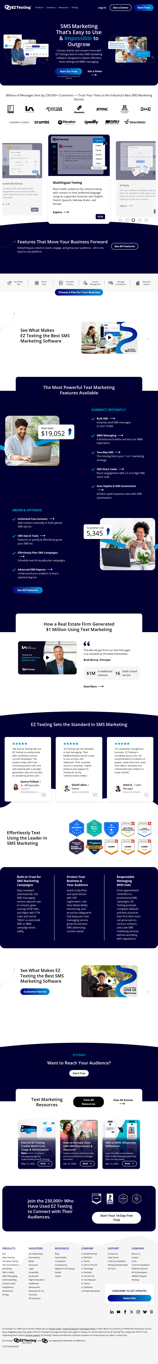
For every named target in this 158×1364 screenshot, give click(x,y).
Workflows (7, 1268)
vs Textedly (86, 1272)
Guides (58, 1272)
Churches (33, 1294)
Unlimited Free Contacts (33, 519)
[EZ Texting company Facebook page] (125, 1312)
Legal (31, 1268)
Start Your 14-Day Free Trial (116, 1218)
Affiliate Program (139, 1276)
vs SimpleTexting (89, 1253)
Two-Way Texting (10, 1261)
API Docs (112, 1268)
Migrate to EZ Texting (64, 1268)
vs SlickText (86, 1257)
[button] (143, 7)
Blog (57, 1253)
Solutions (50, 7)
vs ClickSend (87, 1287)
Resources (63, 7)
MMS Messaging (106, 435)
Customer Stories (35, 991)
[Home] (18, 8)
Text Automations (10, 1264)
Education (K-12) (36, 1290)
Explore (57, 212)
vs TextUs (85, 1283)
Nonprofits (34, 1276)
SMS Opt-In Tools (28, 535)
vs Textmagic (87, 1268)
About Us (136, 1253)
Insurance (33, 1264)
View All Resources (88, 1102)
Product (39, 7)
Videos (58, 1276)
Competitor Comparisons (61, 1263)
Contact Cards (8, 1283)
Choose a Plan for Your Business (79, 292)
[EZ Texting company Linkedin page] (112, 1312)
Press (134, 1261)
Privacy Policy (55, 1328)
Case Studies (61, 1257)
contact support (32, 1335)
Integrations (8, 1287)
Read (43, 1163)
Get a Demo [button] (120, 7)
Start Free (79, 1073)
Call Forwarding (9, 1279)
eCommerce (34, 1257)
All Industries (35, 1298)
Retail (31, 1261)
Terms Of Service (70, 1328)
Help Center (113, 1257)
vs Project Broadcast (90, 1290)
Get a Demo (95, 71)
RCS (4, 1253)
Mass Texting (8, 1257)
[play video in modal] (109, 338)
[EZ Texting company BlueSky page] (145, 1312)
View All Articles (123, 1100)
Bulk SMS (102, 418)
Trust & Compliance (117, 1261)
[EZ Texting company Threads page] (151, 1312)
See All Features (124, 246)
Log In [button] (102, 7)
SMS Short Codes (107, 469)
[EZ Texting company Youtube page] (118, 1312)
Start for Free (68, 71)
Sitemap (135, 1279)
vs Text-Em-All (87, 1276)
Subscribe (129, 1298)
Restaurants (34, 1287)
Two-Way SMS (105, 452)
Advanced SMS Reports (32, 569)
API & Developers (139, 1272)
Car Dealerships (36, 1253)
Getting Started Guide (118, 1264)
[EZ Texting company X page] (131, 1312)
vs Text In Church (89, 1264)
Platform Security (140, 1268)
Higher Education (37, 1279)
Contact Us (113, 1253)
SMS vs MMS (8, 1272)
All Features (7, 1290)
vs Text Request (88, 1279)
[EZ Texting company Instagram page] (138, 1312)
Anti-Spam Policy (88, 1328)
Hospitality (34, 1272)
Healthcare (34, 1283)
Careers (135, 1257)
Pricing (75, 7)
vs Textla (85, 1261)
